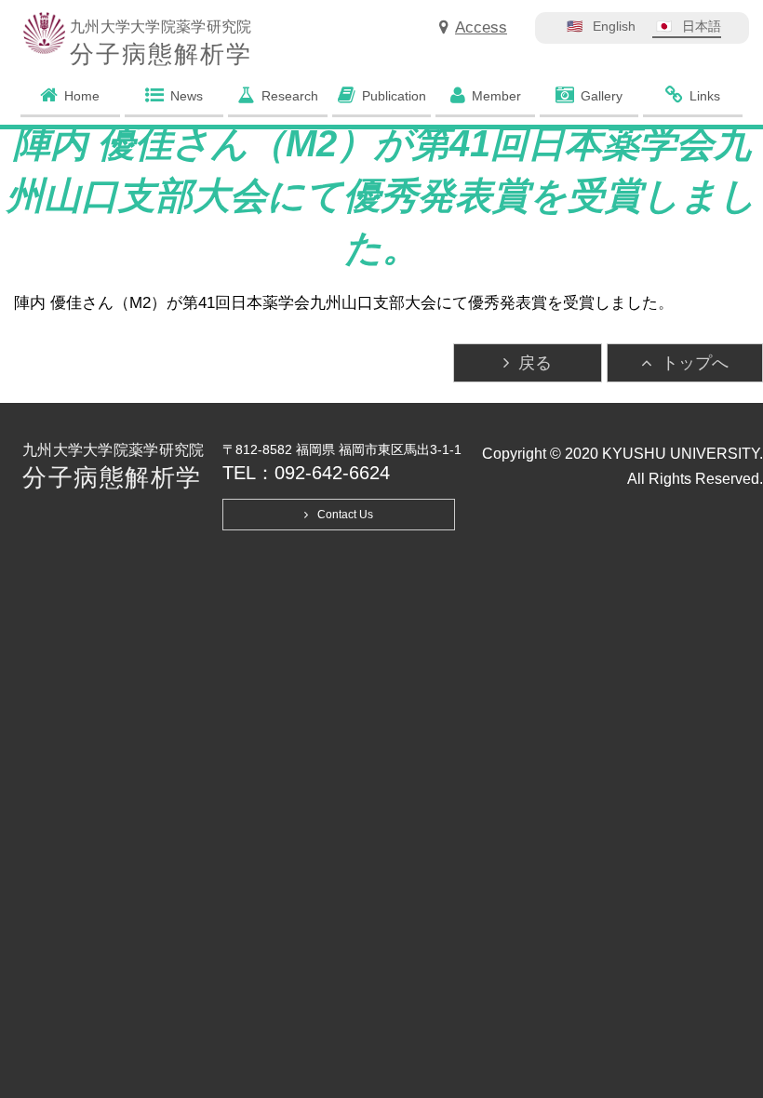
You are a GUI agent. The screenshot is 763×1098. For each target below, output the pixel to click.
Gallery (601, 95)
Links (704, 95)
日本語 (701, 26)
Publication (394, 95)
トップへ (695, 363)
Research (289, 95)
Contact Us (345, 514)
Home (82, 95)
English (614, 26)
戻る (535, 363)
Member (496, 95)
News (186, 95)
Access (481, 27)
